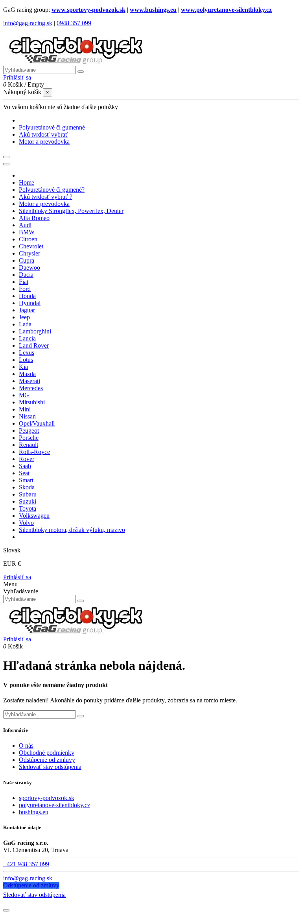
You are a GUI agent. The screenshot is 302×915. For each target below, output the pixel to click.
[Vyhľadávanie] (80, 71)
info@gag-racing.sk (27, 23)
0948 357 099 (74, 23)
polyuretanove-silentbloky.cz (54, 805)
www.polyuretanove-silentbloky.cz (226, 9)
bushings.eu (33, 812)
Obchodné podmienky (46, 752)
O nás (26, 745)
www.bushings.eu (153, 9)
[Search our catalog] (80, 601)
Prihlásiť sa (17, 577)
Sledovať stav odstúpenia (50, 766)
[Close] (6, 164)
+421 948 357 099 (26, 864)
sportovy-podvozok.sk (46, 798)
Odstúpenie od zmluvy (47, 759)
